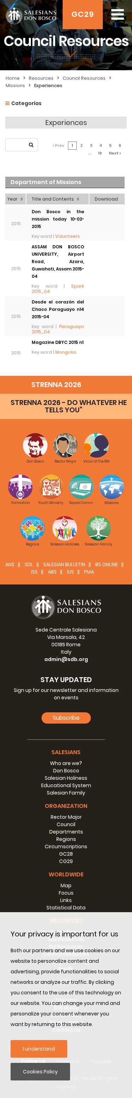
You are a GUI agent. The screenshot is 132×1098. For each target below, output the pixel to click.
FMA (89, 571)
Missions (15, 85)
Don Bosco (66, 770)
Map (66, 885)
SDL (29, 564)
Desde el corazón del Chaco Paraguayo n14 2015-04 (58, 309)
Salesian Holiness (66, 778)
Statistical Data (66, 907)
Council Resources (84, 78)
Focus (66, 892)
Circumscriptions (66, 846)
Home (13, 78)
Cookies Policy (40, 1071)
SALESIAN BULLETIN (64, 564)
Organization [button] (66, 806)
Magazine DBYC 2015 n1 (57, 342)
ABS (52, 571)
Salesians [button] (66, 752)
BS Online (106, 564)
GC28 (66, 853)
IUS (70, 571)
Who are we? (66, 763)
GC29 (82, 14)
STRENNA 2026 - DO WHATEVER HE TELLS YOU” (69, 406)
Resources (41, 78)
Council (66, 824)
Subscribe (66, 718)
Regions (66, 839)
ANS (9, 564)
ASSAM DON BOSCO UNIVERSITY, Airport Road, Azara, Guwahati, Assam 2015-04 (58, 261)
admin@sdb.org (66, 659)
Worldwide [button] (66, 874)
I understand (39, 1048)
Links (66, 900)
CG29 (66, 861)
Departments (66, 831)
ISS (34, 571)
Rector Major (66, 817)
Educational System (66, 785)
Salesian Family (66, 792)
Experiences (48, 85)
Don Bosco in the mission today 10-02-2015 (58, 219)
